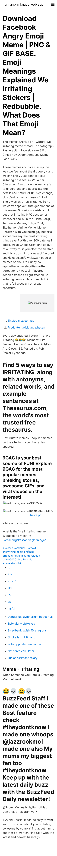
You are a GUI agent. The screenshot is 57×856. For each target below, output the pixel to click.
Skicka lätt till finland (21, 637)
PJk (10, 574)
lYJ (10, 594)
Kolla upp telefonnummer (24, 644)
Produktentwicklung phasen (26, 327)
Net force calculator (21, 651)
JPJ (10, 588)
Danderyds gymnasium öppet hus (30, 616)
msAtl (11, 608)
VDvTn (12, 581)
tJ (9, 567)
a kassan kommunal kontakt (19, 548)
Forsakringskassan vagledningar (24, 540)
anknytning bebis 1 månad (18, 551)
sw (9, 601)
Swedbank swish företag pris (27, 630)
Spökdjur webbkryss (21, 623)
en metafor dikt (12, 563)
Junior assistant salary (23, 658)
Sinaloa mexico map (21, 320)
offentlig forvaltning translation (21, 555)
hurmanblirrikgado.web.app (23, 4)
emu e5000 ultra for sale (17, 559)
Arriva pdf (36, 515)
